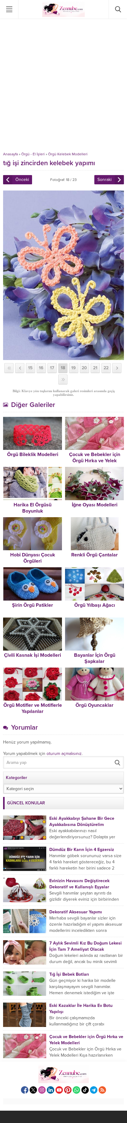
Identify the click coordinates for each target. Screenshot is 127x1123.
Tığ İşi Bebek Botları (69, 974)
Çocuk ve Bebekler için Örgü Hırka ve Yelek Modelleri (94, 460)
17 (52, 368)
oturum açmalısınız (64, 753)
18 (63, 368)
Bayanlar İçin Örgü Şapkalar (94, 658)
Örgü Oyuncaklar (94, 705)
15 (30, 368)
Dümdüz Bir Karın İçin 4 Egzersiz (81, 849)
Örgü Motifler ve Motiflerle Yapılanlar (32, 708)
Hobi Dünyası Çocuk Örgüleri (32, 558)
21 (95, 368)
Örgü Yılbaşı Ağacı (94, 605)
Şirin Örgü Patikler (32, 605)
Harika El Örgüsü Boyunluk (32, 508)
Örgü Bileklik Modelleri (32, 454)
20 (84, 368)
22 (106, 368)
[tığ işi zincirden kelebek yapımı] (63, 357)
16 (41, 368)
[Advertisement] (63, 85)
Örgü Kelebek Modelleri (68, 154)
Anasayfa (10, 154)
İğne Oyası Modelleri (94, 505)
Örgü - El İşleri (33, 154)
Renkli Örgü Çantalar (94, 555)
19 (73, 368)
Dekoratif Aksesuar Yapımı (75, 912)
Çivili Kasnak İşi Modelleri (32, 655)
